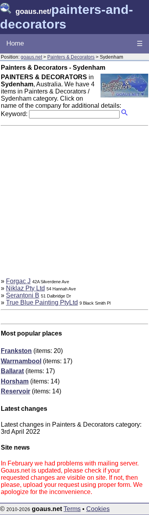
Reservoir (15, 391)
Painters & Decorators (71, 57)
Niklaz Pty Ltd (25, 288)
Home (15, 43)
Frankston (16, 350)
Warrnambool (21, 361)
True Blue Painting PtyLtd (42, 302)
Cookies (98, 508)
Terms (72, 508)
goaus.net (31, 57)
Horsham (15, 381)
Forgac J (18, 281)
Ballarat (12, 371)
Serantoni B (22, 295)
